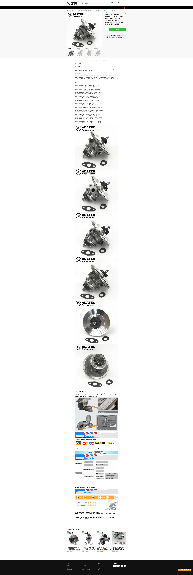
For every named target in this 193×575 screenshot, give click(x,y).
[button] (101, 30)
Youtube (99, 570)
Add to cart (117, 29)
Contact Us (84, 568)
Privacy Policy (69, 569)
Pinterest (99, 569)
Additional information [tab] (97, 60)
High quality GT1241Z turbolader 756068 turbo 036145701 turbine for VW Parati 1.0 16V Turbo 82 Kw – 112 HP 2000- (88, 549)
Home (68, 10)
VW (70, 10)
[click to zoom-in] (84, 29)
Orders (68, 566)
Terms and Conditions (86, 569)
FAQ (83, 570)
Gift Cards (68, 570)
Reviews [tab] (103, 60)
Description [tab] (89, 60)
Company (68, 565)
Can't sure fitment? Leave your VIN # (185, 569)
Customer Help (118, 4)
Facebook (99, 565)
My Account (112, 4)
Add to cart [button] (74, 553)
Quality (68, 568)
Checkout (124, 4)
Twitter (99, 566)
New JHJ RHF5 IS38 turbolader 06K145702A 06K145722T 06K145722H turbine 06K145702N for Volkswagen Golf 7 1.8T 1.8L (104, 549)
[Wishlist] (79, 533)
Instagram (99, 568)
